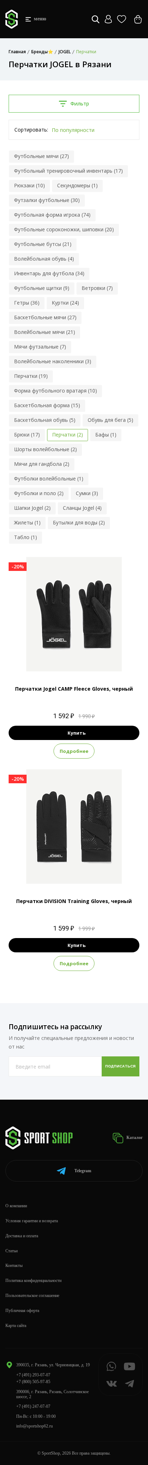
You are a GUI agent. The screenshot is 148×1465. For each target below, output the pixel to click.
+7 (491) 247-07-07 (33, 1406)
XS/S (87, 659)
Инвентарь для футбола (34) (49, 273)
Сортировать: (31, 129)
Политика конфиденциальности (33, 1280)
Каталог (134, 1137)
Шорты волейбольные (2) (45, 449)
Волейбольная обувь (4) (44, 258)
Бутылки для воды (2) (79, 522)
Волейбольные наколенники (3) (52, 361)
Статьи (11, 1250)
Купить (76, 733)
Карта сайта (15, 1325)
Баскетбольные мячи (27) (45, 317)
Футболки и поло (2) (39, 493)
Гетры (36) (27, 302)
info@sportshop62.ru (34, 1426)
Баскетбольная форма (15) (47, 405)
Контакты (14, 1265)
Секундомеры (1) (77, 185)
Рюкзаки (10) (29, 185)
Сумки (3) (87, 493)
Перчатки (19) (31, 376)
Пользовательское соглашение (32, 1295)
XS (48, 872)
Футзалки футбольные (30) (47, 200)
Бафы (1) (105, 434)
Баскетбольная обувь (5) (44, 419)
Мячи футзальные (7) (40, 346)
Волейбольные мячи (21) (44, 332)
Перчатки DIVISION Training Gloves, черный (74, 901)
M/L (73, 659)
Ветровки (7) (97, 288)
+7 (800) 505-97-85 (33, 1381)
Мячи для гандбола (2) (41, 463)
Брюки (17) (27, 434)
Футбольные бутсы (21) (42, 244)
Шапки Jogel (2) (32, 507)
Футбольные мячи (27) (41, 156)
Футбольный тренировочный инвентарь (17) (68, 170)
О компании (16, 1205)
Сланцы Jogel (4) (82, 507)
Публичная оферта (22, 1310)
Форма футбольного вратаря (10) (55, 390)
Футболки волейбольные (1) (48, 478)
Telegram (82, 1170)
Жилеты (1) (27, 522)
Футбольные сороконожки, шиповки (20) (64, 229)
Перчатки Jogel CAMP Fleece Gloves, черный (74, 688)
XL (59, 659)
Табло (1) (25, 537)
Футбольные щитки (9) (41, 288)
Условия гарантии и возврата (31, 1220)
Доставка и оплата (21, 1235)
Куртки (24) (65, 302)
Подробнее (74, 751)
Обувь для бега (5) (110, 419)
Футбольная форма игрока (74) (52, 214)
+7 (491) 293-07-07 (33, 1374)
